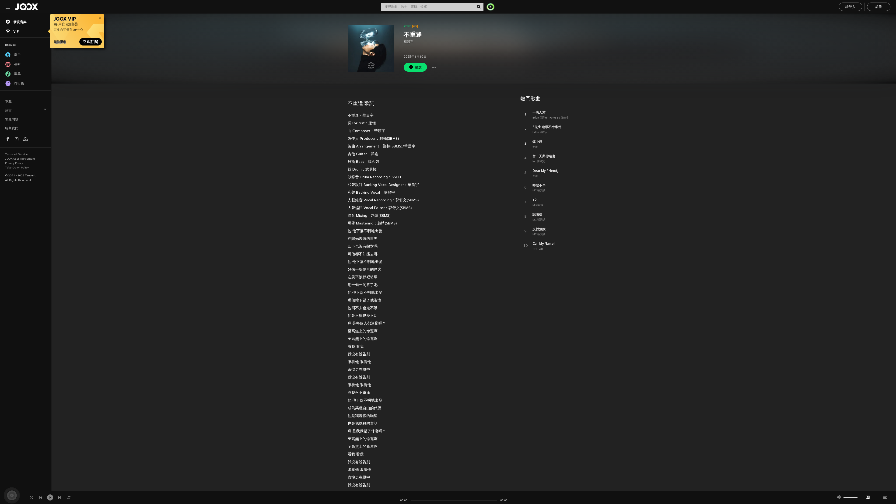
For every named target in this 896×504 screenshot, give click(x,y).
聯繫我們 (11, 128)
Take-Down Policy (17, 167)
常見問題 (11, 119)
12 (534, 200)
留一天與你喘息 (543, 156)
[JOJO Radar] (490, 6)
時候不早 (539, 185)
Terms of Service (16, 154)
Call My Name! (543, 243)
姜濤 (535, 147)
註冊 (878, 7)
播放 (418, 67)
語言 (8, 110)
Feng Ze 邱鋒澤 (559, 117)
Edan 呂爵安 (539, 117)
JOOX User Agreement (20, 159)
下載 (8, 102)
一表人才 (539, 112)
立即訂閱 (90, 42)
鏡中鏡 (537, 142)
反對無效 (539, 229)
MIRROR (537, 205)
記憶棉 (537, 214)
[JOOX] (26, 6)
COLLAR (537, 249)
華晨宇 (408, 42)
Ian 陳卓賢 (538, 161)
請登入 (850, 7)
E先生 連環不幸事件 (546, 127)
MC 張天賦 (538, 190)
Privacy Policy (14, 163)
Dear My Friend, (545, 171)
